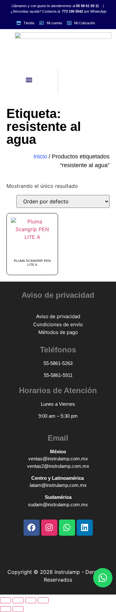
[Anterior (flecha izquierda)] (5, 609)
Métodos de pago (58, 332)
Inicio (40, 156)
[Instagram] (49, 528)
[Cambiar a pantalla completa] (18, 600)
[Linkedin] (85, 528)
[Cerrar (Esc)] (43, 600)
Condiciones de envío (58, 324)
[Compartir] (30, 600)
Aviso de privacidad (58, 316)
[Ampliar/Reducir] (5, 600)
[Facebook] (32, 528)
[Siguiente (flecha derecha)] (18, 609)
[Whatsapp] (102, 577)
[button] (29, 80)
